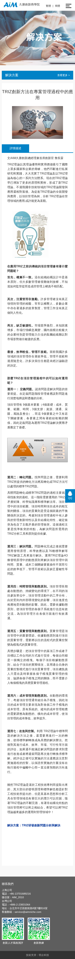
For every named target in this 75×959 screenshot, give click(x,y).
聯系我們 (7, 883)
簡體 (57, 5)
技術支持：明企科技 (37, 955)
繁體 (48, 5)
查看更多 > (63, 75)
